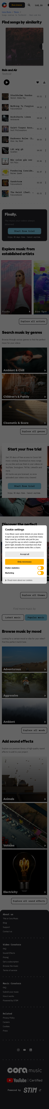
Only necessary (24, 562)
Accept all (24, 554)
